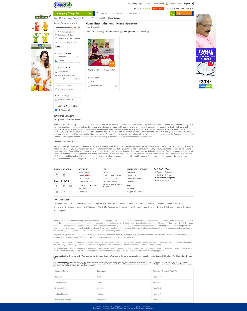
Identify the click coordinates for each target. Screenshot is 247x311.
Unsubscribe (108, 189)
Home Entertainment (95, 18)
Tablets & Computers (155, 203)
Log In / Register (145, 4)
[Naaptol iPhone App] (63, 174)
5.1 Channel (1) (63, 110)
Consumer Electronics (72, 18)
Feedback (131, 172)
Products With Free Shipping (68, 38)
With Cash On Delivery (66, 32)
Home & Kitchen (174, 203)
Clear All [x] (73, 23)
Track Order (159, 4)
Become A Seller (134, 178)
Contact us (131, 175)
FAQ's (105, 172)
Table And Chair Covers (64, 203)
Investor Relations (85, 181)
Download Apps (62, 169)
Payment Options (110, 181)
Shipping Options (110, 178)
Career (83, 175)
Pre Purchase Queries (112, 175)
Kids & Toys (149, 207)
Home (56, 18)
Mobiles (139, 203)
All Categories (60, 210)
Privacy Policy (146, 306)
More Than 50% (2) (65, 89)
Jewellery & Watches (86, 207)
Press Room (83, 178)
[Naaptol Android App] (56, 174)
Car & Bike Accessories (108, 207)
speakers (63, 124)
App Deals (82, 192)
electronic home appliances (150, 134)
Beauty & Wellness (165, 207)
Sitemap (130, 189)
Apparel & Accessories (105, 203)
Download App (175, 4)
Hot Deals (82, 189)
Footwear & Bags (125, 203)
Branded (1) (62, 61)
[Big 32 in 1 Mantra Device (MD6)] (101, 67)
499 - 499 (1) (62, 71)
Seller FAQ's (132, 181)
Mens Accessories (84, 203)
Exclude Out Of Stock (65, 35)
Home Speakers (115, 151)
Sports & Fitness (184, 207)
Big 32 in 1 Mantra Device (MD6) (101, 70)
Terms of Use (135, 306)
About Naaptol (84, 172)
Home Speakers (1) (65, 100)
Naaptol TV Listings (135, 192)
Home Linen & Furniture (64, 207)
